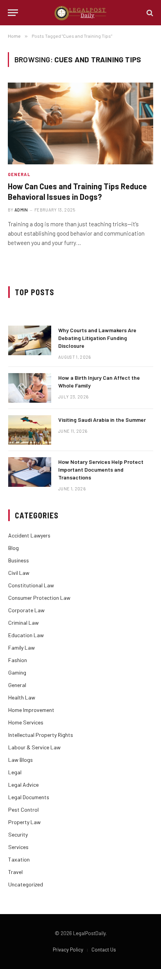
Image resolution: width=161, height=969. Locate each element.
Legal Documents (28, 797)
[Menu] (13, 12)
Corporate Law (26, 610)
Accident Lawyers (29, 535)
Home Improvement (31, 709)
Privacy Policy (68, 949)
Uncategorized (25, 884)
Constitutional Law (31, 585)
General (17, 685)
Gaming (17, 672)
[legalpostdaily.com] (80, 12)
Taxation (19, 859)
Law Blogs (20, 759)
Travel (15, 872)
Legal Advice (23, 784)
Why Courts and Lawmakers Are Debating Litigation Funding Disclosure (97, 338)
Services (18, 847)
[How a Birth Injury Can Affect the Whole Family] (29, 388)
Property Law (24, 822)
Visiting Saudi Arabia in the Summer (102, 419)
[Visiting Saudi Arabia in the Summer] (29, 430)
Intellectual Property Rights (40, 734)
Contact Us (103, 949)
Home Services (25, 722)
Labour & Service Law (34, 747)
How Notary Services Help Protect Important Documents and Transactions (100, 469)
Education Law (26, 635)
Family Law (21, 647)
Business (18, 560)
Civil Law (18, 572)
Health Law (21, 697)
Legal (14, 772)
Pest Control (23, 809)
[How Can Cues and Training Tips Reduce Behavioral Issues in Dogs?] (80, 123)
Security (18, 834)
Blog (13, 547)
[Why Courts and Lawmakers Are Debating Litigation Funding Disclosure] (29, 340)
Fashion (17, 660)
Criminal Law (23, 622)
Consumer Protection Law (39, 597)
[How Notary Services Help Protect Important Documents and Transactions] (29, 472)
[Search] (149, 12)
